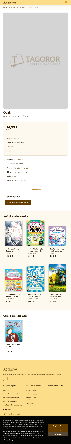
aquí (12, 440)
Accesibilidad (30, 403)
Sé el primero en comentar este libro (18, 202)
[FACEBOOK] (5, 379)
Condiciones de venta (11, 394)
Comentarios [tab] (36, 189)
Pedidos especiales (32, 394)
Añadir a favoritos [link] (13, 139)
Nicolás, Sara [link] (10, 116)
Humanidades (13, 7)
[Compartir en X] (12, 150)
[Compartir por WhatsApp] (16, 150)
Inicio (5, 7)
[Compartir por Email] (20, 150)
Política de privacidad (11, 397)
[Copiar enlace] (24, 150)
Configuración (58, 434)
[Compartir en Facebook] (8, 150)
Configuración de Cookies (12, 405)
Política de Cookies (10, 401)
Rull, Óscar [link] (23, 116)
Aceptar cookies (58, 426)
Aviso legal (7, 390)
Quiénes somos (31, 390)
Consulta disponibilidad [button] (15, 142)
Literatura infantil (26, 7)
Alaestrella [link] (18, 160)
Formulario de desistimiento (31, 399)
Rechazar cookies (58, 430)
